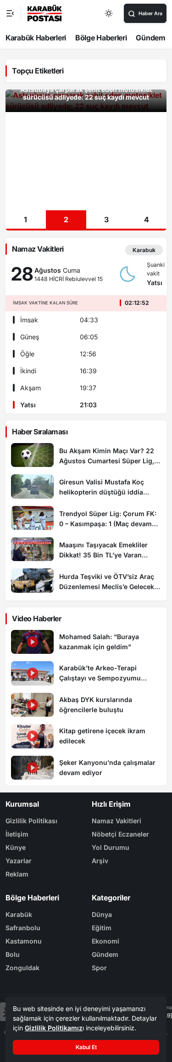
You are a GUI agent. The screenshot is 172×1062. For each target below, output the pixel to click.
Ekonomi (105, 941)
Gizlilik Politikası (31, 821)
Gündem (150, 37)
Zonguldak (22, 968)
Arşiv (100, 861)
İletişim (17, 834)
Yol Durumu (110, 847)
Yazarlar (19, 861)
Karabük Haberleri (36, 37)
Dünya (102, 914)
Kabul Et (86, 1047)
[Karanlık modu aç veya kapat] (109, 13)
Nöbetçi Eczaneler (120, 834)
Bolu (13, 954)
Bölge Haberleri (101, 37)
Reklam (17, 874)
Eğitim (101, 928)
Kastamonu (24, 941)
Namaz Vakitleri (116, 821)
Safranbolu (23, 928)
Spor (99, 968)
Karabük (19, 914)
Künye (16, 847)
